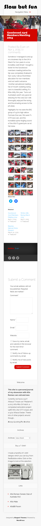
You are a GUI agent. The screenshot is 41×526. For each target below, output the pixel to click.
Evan (23, 46)
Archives (11, 438)
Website (13, 335)
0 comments (15, 51)
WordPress (20, 520)
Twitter (17, 258)
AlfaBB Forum (15, 506)
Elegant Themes (20, 517)
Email (12, 328)
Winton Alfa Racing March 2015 (25, 215)
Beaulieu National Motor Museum (13, 228)
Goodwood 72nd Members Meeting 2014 (13, 215)
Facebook (13, 258)
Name (13, 320)
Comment (14, 295)
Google (9, 258)
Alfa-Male (14, 502)
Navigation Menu (21, 12)
